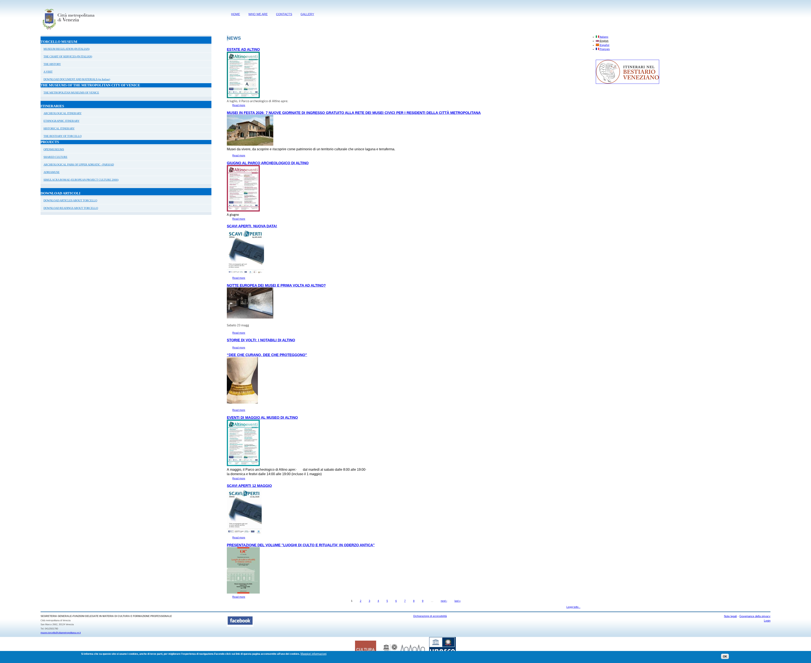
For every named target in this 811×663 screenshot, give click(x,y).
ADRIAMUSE (52, 172)
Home (235, 14)
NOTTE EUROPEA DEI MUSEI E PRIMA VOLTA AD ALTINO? (276, 285)
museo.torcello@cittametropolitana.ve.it (61, 632)
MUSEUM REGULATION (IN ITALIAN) (67, 48)
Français (604, 49)
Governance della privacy (754, 616)
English (603, 40)
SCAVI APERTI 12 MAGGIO (249, 486)
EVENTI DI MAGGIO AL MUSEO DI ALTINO (262, 418)
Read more (238, 105)
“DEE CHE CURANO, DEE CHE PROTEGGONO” (267, 355)
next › (444, 600)
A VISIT (48, 71)
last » (457, 600)
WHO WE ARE (258, 14)
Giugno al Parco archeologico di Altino (268, 163)
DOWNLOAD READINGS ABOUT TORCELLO (71, 208)
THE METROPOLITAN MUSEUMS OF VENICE (71, 92)
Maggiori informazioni (314, 653)
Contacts (284, 14)
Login (767, 620)
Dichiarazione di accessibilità (430, 616)
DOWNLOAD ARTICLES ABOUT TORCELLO (70, 200)
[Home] (68, 30)
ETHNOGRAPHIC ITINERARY (61, 120)
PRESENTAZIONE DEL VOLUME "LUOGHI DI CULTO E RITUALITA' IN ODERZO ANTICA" (301, 545)
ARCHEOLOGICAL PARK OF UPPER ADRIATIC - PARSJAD (79, 164)
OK (725, 656)
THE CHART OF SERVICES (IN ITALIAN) (68, 56)
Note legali (730, 616)
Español (604, 45)
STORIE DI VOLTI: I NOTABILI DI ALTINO (261, 340)
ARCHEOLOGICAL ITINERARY (63, 113)
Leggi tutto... (573, 607)
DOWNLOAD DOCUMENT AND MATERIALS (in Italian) (77, 79)
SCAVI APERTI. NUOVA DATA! (252, 226)
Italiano (603, 36)
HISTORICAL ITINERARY (59, 128)
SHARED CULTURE (55, 157)
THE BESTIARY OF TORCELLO (63, 136)
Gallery (307, 14)
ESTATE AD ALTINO (243, 49)
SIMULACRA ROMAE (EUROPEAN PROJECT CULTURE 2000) (81, 179)
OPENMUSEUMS (54, 149)
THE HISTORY (52, 64)
